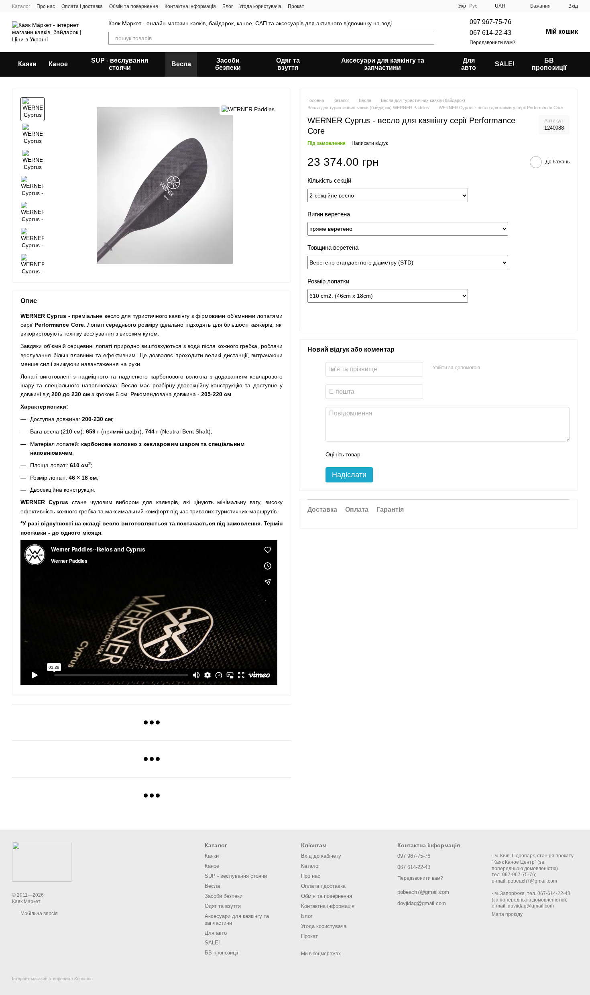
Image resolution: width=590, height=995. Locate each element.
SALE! (505, 64)
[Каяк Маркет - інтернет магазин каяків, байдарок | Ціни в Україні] (41, 861)
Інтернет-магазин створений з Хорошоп (52, 978)
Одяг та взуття (288, 64)
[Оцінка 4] (412, 454)
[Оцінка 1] (373, 454)
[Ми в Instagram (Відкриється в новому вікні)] (325, 6)
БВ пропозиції (549, 64)
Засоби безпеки (228, 64)
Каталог (21, 6)
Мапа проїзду (507, 914)
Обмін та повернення (133, 6)
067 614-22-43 (490, 32)
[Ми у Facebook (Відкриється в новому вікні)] (315, 6)
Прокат (296, 6)
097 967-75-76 (490, 21)
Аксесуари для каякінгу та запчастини (382, 64)
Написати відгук (370, 143)
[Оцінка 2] (386, 454)
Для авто (468, 64)
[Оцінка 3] (399, 454)
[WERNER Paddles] (248, 109)
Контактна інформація (190, 6)
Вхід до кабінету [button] (321, 856)
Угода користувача (260, 6)
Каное (58, 64)
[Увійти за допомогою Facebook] (489, 368)
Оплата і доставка (82, 6)
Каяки (27, 64)
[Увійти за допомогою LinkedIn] (514, 368)
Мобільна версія (38, 913)
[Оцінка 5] (425, 454)
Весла (181, 64)
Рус (473, 6)
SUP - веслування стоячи (119, 64)
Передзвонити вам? (492, 42)
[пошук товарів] (427, 38)
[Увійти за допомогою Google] (502, 368)
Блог (227, 6)
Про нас (46, 6)
